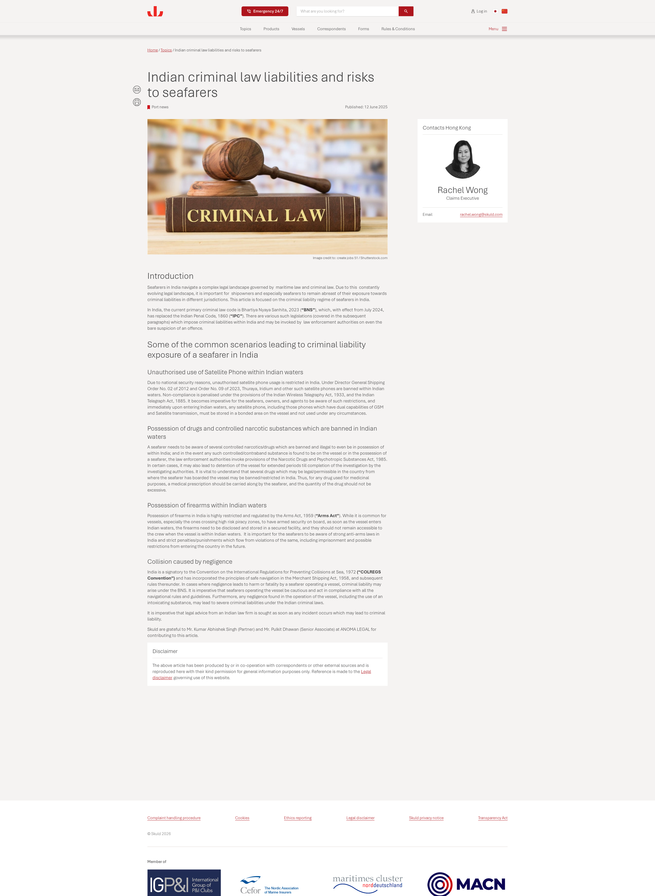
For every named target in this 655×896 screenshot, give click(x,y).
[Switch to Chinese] (504, 11)
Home (152, 50)
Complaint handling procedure (174, 817)
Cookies (242, 817)
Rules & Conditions (398, 28)
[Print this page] (137, 102)
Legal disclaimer (360, 817)
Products (271, 28)
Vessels (298, 28)
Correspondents (331, 28)
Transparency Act (493, 817)
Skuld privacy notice (426, 817)
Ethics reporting (298, 817)
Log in (482, 11)
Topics (245, 28)
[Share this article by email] (137, 89)
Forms (363, 28)
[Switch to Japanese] (495, 11)
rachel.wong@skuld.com (481, 214)
